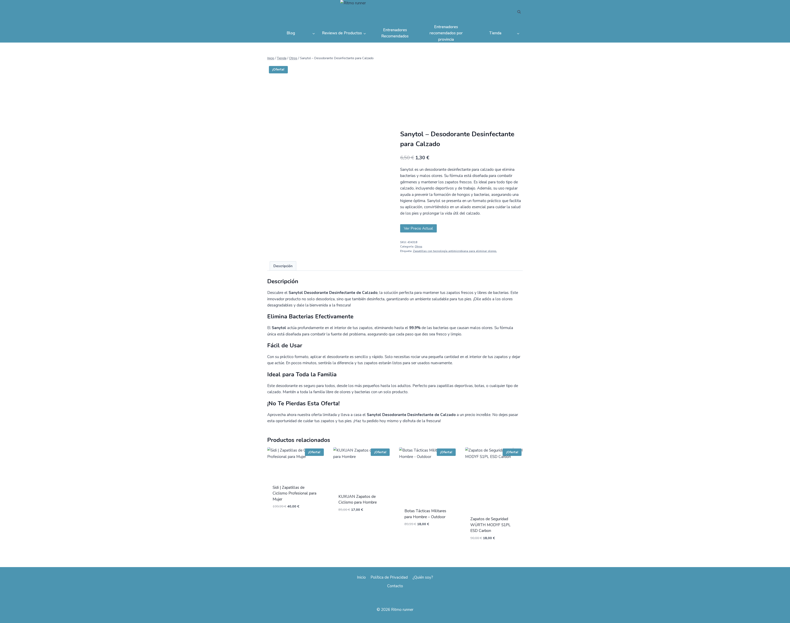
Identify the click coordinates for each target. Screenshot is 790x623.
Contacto (395, 586)
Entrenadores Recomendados (395, 33)
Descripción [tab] (283, 266)
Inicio (361, 577)
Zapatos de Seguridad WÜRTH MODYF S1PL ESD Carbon (490, 524)
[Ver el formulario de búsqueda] (519, 12)
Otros (418, 247)
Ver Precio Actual (418, 228)
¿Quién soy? (422, 577)
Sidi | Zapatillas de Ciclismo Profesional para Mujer (294, 493)
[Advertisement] (461, 99)
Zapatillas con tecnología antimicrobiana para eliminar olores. (455, 251)
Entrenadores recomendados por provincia (446, 33)
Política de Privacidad (389, 577)
